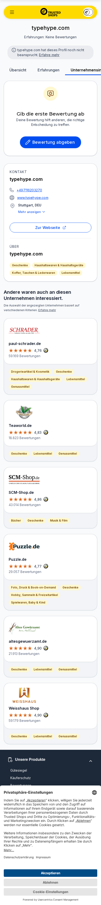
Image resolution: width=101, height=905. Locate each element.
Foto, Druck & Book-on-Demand (33, 587)
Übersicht (17, 70)
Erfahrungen (48, 70)
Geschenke (20, 265)
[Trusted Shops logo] (50, 12)
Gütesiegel (18, 770)
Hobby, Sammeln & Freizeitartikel (34, 595)
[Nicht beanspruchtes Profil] (13, 49)
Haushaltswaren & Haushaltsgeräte (59, 265)
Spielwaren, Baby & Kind (28, 602)
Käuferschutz (20, 778)
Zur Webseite (47, 227)
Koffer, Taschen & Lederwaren (33, 273)
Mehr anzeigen (29, 212)
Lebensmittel (71, 273)
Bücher (16, 520)
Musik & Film (58, 520)
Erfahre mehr (49, 55)
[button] (12, 12)
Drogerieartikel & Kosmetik (30, 371)
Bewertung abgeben (53, 142)
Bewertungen (20, 785)
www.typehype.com (32, 198)
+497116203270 (29, 190)
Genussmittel (20, 386)
